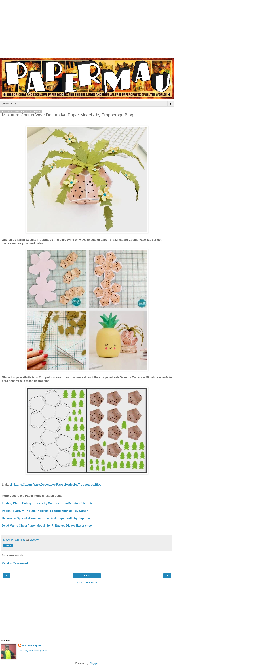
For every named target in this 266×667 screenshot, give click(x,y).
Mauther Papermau (33, 645)
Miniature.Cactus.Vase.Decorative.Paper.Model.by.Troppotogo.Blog (55, 484)
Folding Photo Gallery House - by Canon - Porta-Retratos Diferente (47, 503)
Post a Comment (15, 563)
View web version (87, 582)
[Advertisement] (87, 30)
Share (8, 545)
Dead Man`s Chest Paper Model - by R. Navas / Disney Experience (47, 525)
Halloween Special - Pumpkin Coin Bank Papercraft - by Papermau (47, 518)
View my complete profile (32, 650)
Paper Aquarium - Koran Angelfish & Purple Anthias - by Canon (45, 510)
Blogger (93, 663)
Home (87, 575)
